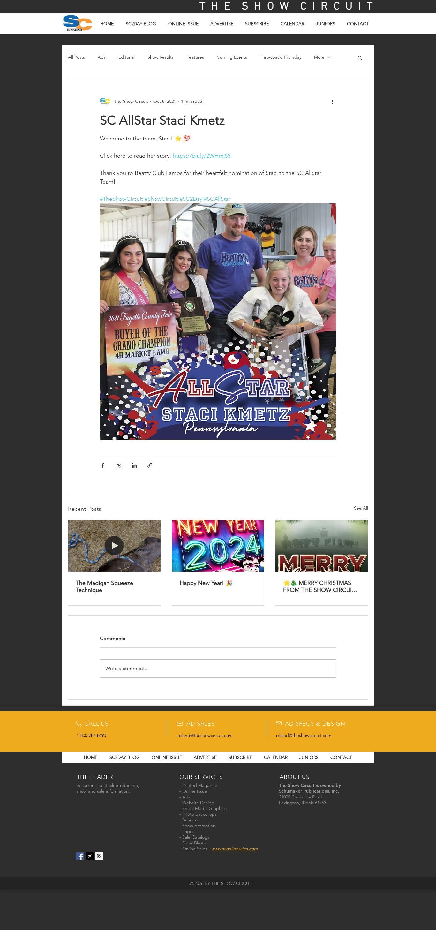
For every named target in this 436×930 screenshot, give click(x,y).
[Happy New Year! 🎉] (218, 546)
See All (361, 508)
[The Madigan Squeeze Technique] (114, 546)
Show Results (160, 57)
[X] (90, 856)
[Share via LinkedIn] (134, 465)
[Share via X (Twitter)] (119, 465)
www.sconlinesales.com (234, 848)
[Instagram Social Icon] (99, 856)
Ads (102, 57)
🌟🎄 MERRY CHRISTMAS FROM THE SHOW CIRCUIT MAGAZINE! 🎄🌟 (319, 586)
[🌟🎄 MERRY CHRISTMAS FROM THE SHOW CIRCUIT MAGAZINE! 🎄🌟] (321, 546)
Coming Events (232, 57)
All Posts (76, 57)
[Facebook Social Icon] (80, 856)
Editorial (126, 57)
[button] (360, 57)
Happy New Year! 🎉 (206, 582)
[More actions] (332, 101)
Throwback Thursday (280, 57)
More (319, 57)
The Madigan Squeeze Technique (104, 586)
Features (195, 57)
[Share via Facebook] (103, 465)
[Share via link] (150, 465)
